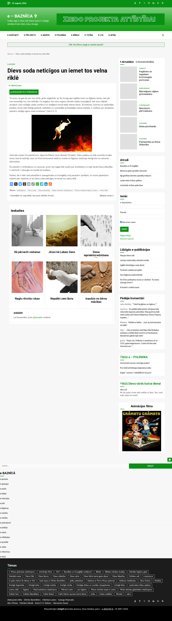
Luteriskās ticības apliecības (131, 185)
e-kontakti (13, 35)
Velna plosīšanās (128, 125)
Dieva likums (43, 576)
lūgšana (26, 590)
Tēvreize (119, 594)
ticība (93, 594)
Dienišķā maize (15, 576)
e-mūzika (4, 518)
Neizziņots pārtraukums (128, 108)
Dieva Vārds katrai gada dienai (96, 576)
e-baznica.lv (148, 576)
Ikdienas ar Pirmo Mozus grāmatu (101, 581)
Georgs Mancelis (66, 600)
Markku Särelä (26, 603)
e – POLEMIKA (138, 357)
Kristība (158, 581)
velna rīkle (104, 190)
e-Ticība (89, 35)
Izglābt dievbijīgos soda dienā (132, 265)
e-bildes (3, 494)
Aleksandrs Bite (14, 600)
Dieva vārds (74, 576)
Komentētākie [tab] (146, 61)
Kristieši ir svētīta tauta (129, 287)
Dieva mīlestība (59, 576)
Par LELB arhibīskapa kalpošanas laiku (135, 368)
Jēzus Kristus (145, 581)
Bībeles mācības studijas (115, 572)
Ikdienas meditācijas (127, 581)
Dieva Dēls (29, 576)
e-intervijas (4, 499)
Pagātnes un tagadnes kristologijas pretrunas (128, 74)
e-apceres (11, 64)
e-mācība (4, 513)
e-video (3, 547)
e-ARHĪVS (45, 35)
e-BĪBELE (75, 35)
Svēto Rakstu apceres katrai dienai (72, 594)
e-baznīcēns (126, 203)
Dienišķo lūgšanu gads (138, 572)
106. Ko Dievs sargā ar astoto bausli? (86, 45)
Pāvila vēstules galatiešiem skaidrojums (136, 590)
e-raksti (142, 68)
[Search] (163, 35)
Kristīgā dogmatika (16, 585)
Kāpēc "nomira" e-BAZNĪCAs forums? (135, 373)
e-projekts (30, 35)
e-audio (3, 489)
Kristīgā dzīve (33, 585)
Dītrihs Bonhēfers (32, 600)
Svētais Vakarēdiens (31, 594)
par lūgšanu (82, 590)
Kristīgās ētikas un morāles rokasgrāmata (93, 585)
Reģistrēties (125, 236)
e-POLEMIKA (60, 35)
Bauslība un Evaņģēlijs (129, 166)
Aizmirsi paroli (127, 239)
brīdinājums (21, 190)
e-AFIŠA (112, 35)
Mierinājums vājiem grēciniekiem (128, 91)
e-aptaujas (4, 484)
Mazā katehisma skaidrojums (45, 590)
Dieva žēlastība (44, 190)
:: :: (108, 609)
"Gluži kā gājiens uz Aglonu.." (144, 304)
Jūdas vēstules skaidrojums (62, 190)
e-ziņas (3, 557)
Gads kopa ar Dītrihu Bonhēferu (52, 581)
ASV (58, 572)
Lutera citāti (14, 590)
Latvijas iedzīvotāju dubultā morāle (134, 260)
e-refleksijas (144, 88)
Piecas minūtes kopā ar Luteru (86, 190)
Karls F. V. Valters (43, 603)
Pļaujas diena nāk (127, 256)
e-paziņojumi (144, 105)
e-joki (2, 503)
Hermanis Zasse (60, 603)
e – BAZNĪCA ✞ (22, 16)
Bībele (98, 572)
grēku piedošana (76, 581)
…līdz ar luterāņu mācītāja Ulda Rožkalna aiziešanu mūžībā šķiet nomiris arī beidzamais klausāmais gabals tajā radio (139, 333)
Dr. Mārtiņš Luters (15, 85)
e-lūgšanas (4, 508)
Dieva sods (32, 190)
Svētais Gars (14, 594)
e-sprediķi (4, 542)
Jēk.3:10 (123, 390)
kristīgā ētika (119, 585)
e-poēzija (4, 528)
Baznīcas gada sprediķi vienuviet (133, 171)
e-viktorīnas (5, 552)
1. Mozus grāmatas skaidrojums (22, 572)
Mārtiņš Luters (67, 590)
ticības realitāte (105, 594)
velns (129, 594)
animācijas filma (45, 572)
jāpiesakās (38, 317)
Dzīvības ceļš (134, 576)
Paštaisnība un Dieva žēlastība (128, 141)
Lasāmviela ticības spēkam (131, 181)
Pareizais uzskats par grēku (131, 270)
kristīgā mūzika (66, 585)
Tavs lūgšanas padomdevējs (131, 275)
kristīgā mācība (50, 585)
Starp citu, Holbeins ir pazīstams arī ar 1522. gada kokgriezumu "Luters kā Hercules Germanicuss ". (139, 343)
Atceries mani (128, 222)
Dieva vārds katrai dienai (144, 383)
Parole (123, 212)
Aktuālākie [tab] (127, 61)
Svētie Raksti (48, 594)
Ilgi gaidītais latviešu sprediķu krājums (135, 176)
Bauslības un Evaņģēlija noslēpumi (78, 572)
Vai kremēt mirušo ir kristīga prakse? (135, 363)
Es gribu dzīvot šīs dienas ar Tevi (22, 581)
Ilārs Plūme (12, 603)
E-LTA (100, 35)
